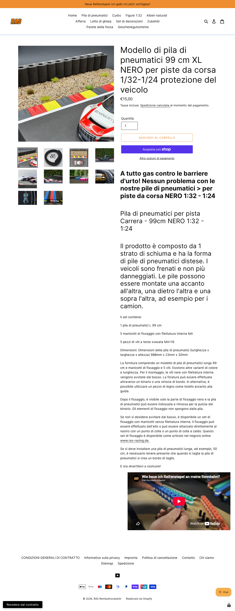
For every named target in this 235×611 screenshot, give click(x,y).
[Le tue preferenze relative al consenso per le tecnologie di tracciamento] (229, 605)
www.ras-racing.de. (134, 440)
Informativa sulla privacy (102, 558)
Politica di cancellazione (159, 558)
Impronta (131, 558)
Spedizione (126, 563)
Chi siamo (206, 558)
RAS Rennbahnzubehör (107, 598)
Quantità (127, 118)
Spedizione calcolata (155, 105)
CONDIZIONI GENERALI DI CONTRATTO (50, 558)
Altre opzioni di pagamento (157, 158)
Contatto (188, 558)
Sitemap (107, 563)
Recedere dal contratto (23, 604)
